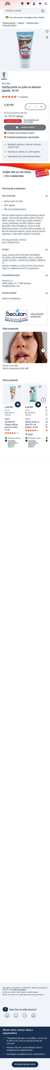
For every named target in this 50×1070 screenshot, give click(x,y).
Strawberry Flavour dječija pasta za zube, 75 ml (11, 426)
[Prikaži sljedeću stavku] (43, 350)
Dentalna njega (32, 23)
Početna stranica (9, 23)
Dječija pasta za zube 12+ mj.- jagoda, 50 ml (32, 424)
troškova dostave (19, 990)
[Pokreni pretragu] (42, 11)
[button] (45, 3)
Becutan (6, 83)
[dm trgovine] (22, 3)
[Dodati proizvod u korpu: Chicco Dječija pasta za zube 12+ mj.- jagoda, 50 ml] (38, 404)
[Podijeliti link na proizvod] (47, 37)
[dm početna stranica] (7, 3)
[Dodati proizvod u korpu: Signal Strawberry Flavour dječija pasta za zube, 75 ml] (18, 404)
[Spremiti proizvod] (47, 31)
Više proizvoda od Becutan (37, 315)
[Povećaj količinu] (41, 107)
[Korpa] (39, 3)
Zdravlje (21, 23)
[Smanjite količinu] (29, 107)
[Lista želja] (28, 3)
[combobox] (25, 11)
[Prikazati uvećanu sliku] (25, 50)
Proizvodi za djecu (9, 25)
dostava (19, 116)
